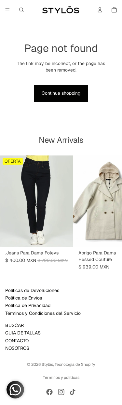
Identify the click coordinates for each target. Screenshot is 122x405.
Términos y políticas (61, 377)
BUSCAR (14, 325)
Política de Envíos (23, 298)
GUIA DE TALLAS (23, 333)
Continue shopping (61, 93)
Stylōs (47, 364)
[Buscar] (21, 10)
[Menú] (7, 9)
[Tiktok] (72, 392)
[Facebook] (49, 392)
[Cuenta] (100, 10)
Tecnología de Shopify (75, 364)
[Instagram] (61, 392)
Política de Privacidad (27, 305)
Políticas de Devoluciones (32, 290)
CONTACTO (17, 340)
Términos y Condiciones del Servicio (43, 313)
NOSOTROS (17, 348)
